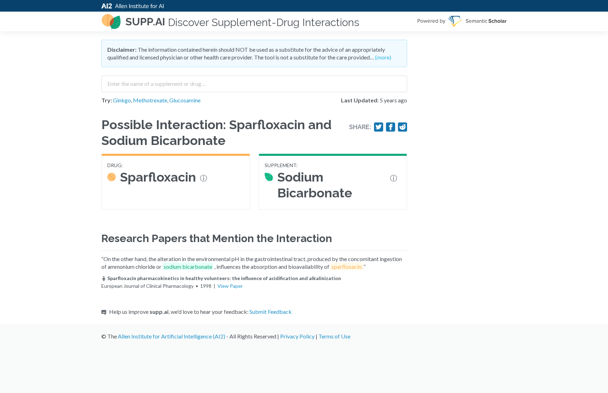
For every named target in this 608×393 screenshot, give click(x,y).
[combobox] (254, 81)
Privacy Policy (297, 336)
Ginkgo (122, 100)
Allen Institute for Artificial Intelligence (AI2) (171, 336)
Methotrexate (150, 100)
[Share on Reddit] (402, 127)
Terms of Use (334, 336)
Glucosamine (185, 100)
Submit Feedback (270, 311)
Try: (106, 100)
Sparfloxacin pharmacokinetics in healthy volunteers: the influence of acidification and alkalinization (224, 278)
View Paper (230, 286)
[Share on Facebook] (390, 127)
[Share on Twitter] (378, 127)
